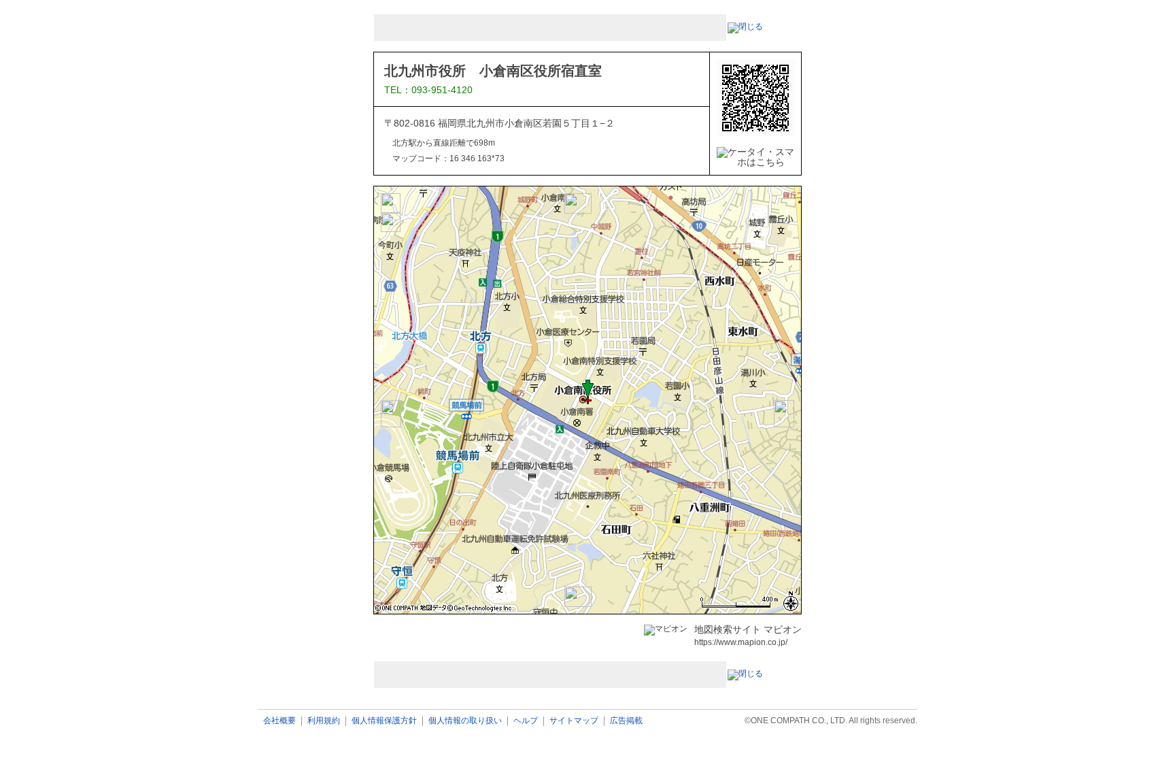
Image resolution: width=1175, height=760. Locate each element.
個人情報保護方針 (384, 720)
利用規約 (323, 720)
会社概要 (279, 720)
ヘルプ (525, 720)
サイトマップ (573, 720)
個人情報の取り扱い (465, 720)
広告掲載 (626, 720)
